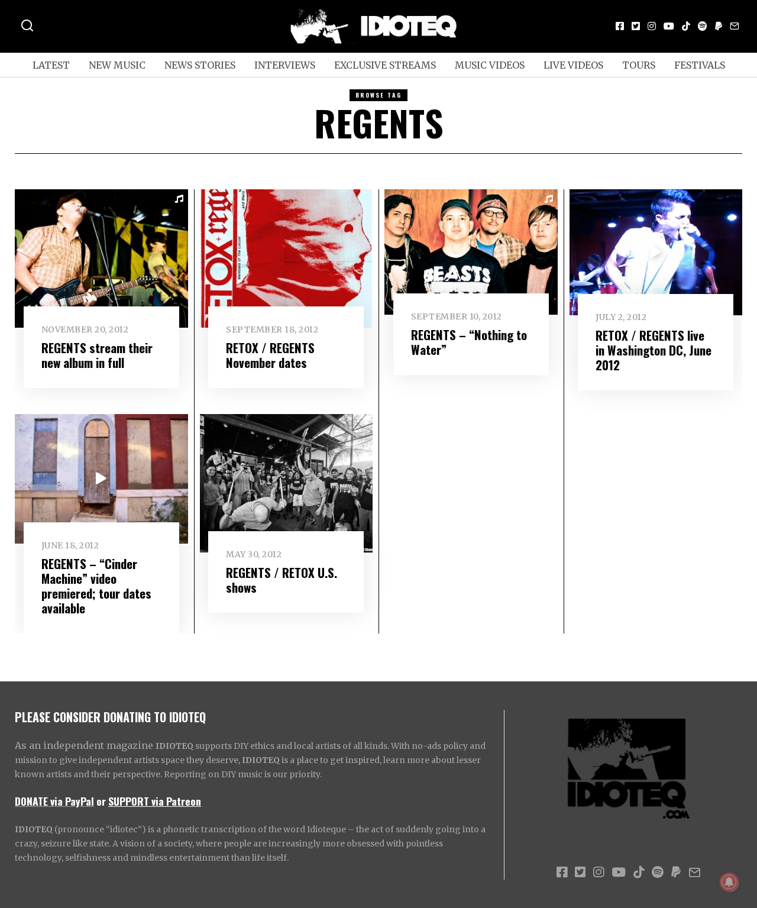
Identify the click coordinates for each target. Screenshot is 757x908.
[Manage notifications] (729, 882)
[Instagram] (652, 26)
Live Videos (573, 65)
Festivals (699, 65)
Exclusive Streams (385, 65)
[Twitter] (636, 26)
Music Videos (490, 65)
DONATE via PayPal (54, 801)
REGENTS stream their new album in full (97, 354)
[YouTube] (669, 26)
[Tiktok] (686, 26)
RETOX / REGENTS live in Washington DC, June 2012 (653, 350)
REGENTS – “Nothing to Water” (469, 341)
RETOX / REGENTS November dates (270, 354)
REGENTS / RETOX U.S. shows (281, 579)
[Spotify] (702, 26)
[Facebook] (620, 26)
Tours (638, 65)
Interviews (284, 65)
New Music (117, 65)
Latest (51, 65)
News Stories (199, 65)
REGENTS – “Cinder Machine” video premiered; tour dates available (96, 585)
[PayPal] (718, 26)
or (101, 801)
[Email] (734, 26)
